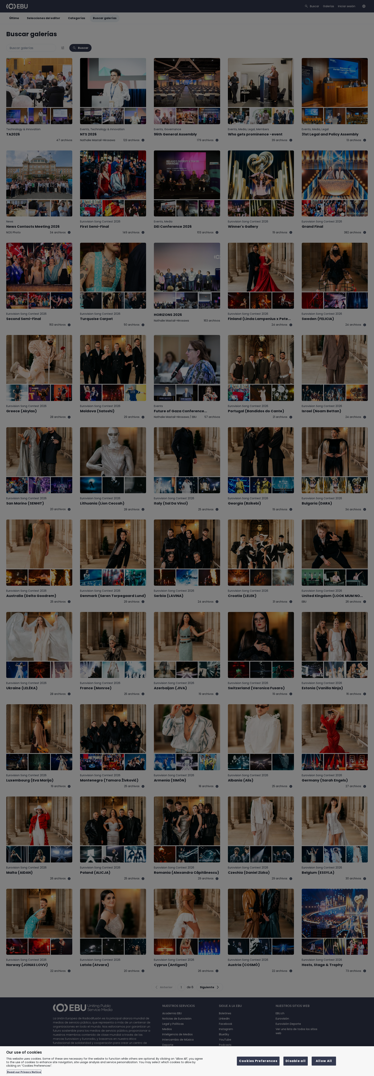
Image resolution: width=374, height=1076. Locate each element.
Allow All (324, 1061)
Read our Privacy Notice (24, 1072)
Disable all (296, 1061)
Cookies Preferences (258, 1061)
